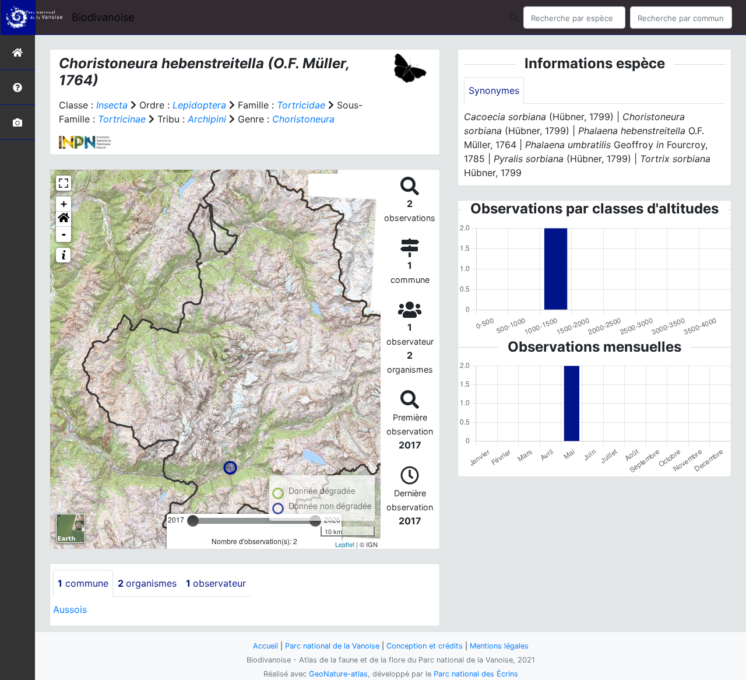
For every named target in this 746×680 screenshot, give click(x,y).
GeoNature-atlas (338, 674)
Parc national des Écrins (476, 674)
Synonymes (494, 90)
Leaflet (344, 544)
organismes (147, 583)
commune (83, 583)
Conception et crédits (424, 646)
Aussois (70, 609)
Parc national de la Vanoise (332, 646)
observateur (216, 583)
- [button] (64, 234)
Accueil (265, 646)
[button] (63, 219)
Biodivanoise (103, 17)
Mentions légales (499, 646)
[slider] (193, 521)
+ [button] (64, 204)
